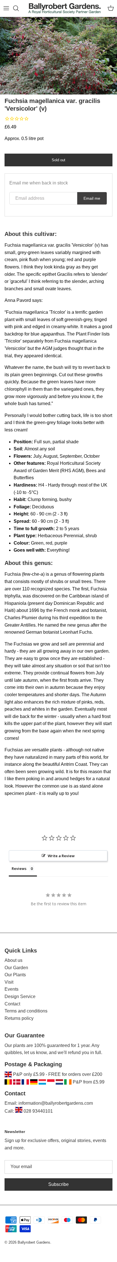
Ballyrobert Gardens (34, 1242)
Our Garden (16, 967)
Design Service (20, 996)
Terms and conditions (26, 1011)
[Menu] (6, 8)
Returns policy (19, 1018)
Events (11, 989)
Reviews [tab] (19, 868)
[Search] (18, 8)
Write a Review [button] (61, 855)
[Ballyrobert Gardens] (64, 8)
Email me (91, 198)
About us (13, 960)
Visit (9, 982)
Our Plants (15, 974)
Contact (12, 1003)
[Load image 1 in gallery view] (58, 56)
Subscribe (58, 1184)
